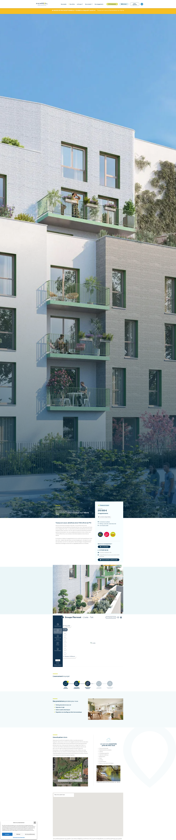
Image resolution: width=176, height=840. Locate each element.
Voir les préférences (30, 834)
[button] (34, 822)
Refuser (18, 834)
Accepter (7, 834)
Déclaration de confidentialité (19, 837)
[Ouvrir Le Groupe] (82, 4)
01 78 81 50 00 (103, 550)
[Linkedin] (142, 4)
